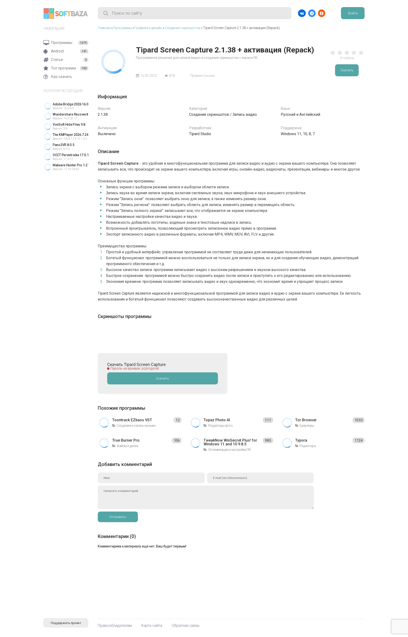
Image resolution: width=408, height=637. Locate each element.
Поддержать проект (66, 623)
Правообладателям (115, 626)
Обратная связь (186, 626)
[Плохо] (332, 55)
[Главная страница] (65, 13)
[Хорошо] (353, 55)
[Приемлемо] (339, 55)
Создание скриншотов (182, 28)
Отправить (117, 517)
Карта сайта (151, 626)
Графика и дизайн (148, 28)
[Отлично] (361, 55)
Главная (104, 28)
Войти (353, 13)
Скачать (346, 70)
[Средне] (346, 55)
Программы (122, 28)
